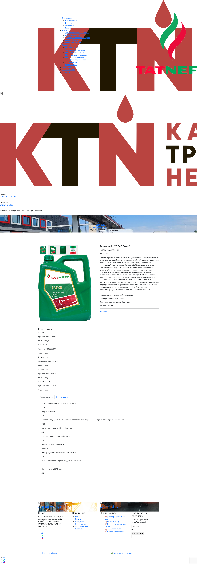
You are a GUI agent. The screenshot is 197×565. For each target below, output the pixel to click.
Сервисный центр (72, 40)
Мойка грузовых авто (73, 42)
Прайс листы (67, 67)
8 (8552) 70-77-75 (8, 196)
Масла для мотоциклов (74, 52)
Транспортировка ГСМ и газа (77, 33)
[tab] (43, 250)
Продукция (66, 45)
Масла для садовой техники (76, 55)
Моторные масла (72, 47)
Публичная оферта (49, 553)
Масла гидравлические (74, 57)
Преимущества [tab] (62, 397)
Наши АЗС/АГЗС (71, 20)
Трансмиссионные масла (75, 50)
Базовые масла (71, 65)
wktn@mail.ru (6, 204)
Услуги (64, 30)
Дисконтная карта (72, 35)
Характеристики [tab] (46, 397)
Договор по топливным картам (77, 38)
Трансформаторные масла (76, 60)
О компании (67, 18)
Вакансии (69, 28)
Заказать (103, 311)
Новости (68, 23)
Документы (69, 25)
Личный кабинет (68, 70)
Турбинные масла (72, 62)
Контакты (66, 72)
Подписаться (137, 533)
